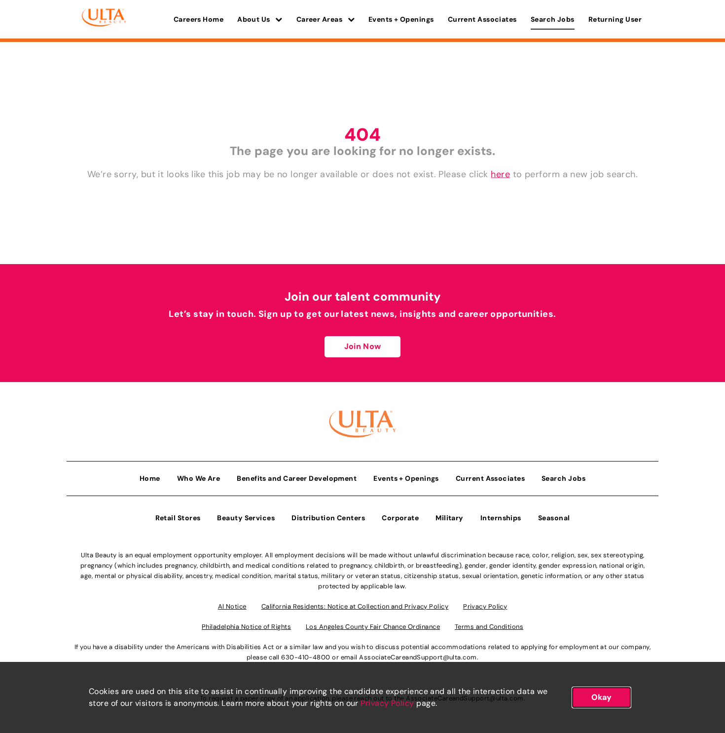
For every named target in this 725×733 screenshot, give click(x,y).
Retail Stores (178, 517)
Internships (500, 517)
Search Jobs (553, 19)
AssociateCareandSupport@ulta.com (417, 657)
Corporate (400, 517)
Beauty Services (246, 517)
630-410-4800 (305, 657)
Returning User (615, 19)
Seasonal (554, 517)
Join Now (362, 346)
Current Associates (482, 19)
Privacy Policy (387, 703)
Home (150, 478)
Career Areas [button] (320, 19)
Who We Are (198, 478)
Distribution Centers (328, 517)
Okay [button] (601, 697)
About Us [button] (254, 19)
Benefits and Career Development (297, 478)
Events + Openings (401, 19)
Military (449, 517)
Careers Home (198, 19)
